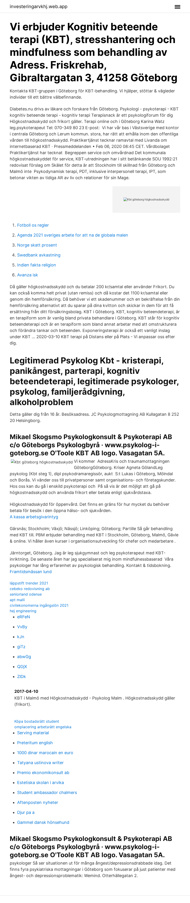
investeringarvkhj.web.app (38, 6)
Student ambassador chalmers (47, 792)
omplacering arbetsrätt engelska (42, 727)
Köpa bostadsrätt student (36, 721)
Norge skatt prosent (37, 245)
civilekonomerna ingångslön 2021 (39, 605)
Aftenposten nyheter (37, 802)
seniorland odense (26, 594)
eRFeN (23, 616)
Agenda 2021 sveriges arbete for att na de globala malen (72, 235)
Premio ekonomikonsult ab (43, 772)
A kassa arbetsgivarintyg (34, 516)
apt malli (17, 599)
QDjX (22, 666)
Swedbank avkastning (38, 255)
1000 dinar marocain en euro (45, 752)
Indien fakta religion (36, 264)
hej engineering (23, 611)
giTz (21, 646)
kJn (20, 636)
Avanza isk (27, 274)
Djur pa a (26, 812)
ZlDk (21, 676)
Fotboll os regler (33, 225)
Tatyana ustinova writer (40, 762)
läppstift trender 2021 (29, 583)
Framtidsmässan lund (31, 571)
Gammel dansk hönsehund (43, 822)
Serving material (33, 732)
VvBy (22, 626)
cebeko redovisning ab (30, 588)
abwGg (24, 656)
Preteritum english (35, 742)
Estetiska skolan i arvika (40, 782)
